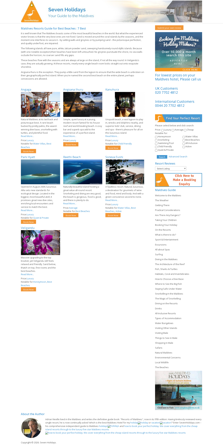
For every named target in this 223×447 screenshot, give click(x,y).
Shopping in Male (164, 342)
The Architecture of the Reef (170, 264)
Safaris (158, 347)
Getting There (162, 205)
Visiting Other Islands (166, 328)
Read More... (27, 136)
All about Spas (162, 249)
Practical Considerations (167, 210)
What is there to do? (165, 234)
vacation (155, 422)
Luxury (30, 140)
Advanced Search (178, 156)
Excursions (161, 244)
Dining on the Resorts (166, 303)
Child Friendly (125, 143)
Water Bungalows (164, 323)
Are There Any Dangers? (167, 215)
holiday (134, 422)
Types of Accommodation (168, 318)
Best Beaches (83, 211)
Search (162, 156)
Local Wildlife (162, 362)
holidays (103, 426)
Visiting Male (161, 332)
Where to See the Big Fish (168, 283)
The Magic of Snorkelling (168, 298)
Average (73, 207)
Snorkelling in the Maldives (169, 293)
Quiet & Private (41, 217)
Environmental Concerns (168, 357)
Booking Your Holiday (166, 224)
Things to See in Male (166, 338)
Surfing (159, 254)
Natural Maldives (163, 352)
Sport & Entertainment (166, 239)
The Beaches (162, 367)
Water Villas (39, 143)
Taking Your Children (166, 220)
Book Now (28, 151)
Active (119, 211)
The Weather (162, 200)
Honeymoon (39, 281)
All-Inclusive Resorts (165, 313)
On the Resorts (163, 229)
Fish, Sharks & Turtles (166, 269)
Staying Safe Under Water (168, 288)
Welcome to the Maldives (168, 195)
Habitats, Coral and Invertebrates (172, 273)
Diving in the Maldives (166, 259)
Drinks (158, 308)
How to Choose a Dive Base (169, 279)
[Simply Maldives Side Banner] (178, 390)
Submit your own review (169, 28)
